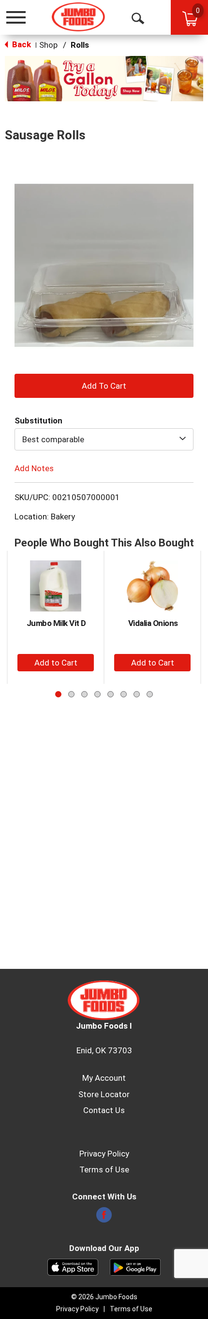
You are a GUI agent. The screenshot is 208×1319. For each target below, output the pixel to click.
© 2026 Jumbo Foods (104, 1297)
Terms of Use (104, 1169)
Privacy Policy (104, 1153)
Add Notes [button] (34, 468)
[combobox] (104, 439)
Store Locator (104, 1094)
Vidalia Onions (153, 623)
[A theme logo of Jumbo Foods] (78, 16)
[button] (104, 77)
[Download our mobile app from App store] (72, 1266)
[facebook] (104, 1218)
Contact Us (104, 1110)
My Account (104, 1078)
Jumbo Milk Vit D (56, 623)
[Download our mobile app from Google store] (135, 1266)
